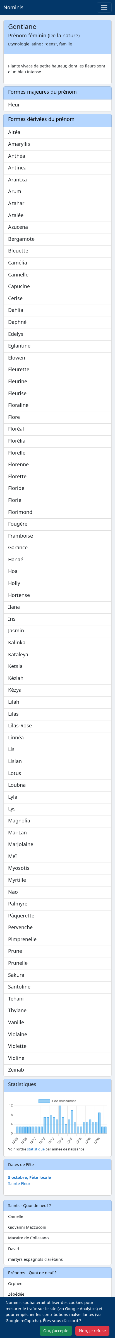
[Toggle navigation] (104, 7)
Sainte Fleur (19, 1183)
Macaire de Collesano (28, 1237)
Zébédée (16, 1294)
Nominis (13, 7)
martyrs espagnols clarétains (35, 1259)
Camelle (15, 1216)
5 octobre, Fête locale (29, 1177)
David (13, 1248)
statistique (36, 1149)
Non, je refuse (92, 1330)
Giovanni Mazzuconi (27, 1227)
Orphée (15, 1283)
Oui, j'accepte (55, 1330)
